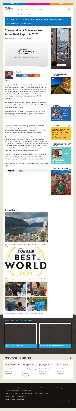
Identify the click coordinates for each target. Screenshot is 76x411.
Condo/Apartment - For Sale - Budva (12, 365)
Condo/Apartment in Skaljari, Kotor (45, 365)
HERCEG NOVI (14, 4)
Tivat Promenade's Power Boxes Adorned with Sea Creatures (24, 313)
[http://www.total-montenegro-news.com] (9, 8)
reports (33, 96)
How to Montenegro (12, 23)
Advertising (41, 9)
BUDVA (61, 4)
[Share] (19, 75)
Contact (30, 14)
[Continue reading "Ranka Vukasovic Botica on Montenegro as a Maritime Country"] (57, 153)
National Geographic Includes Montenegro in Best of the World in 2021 (25, 280)
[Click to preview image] (26, 53)
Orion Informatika (66, 401)
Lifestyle (39, 19)
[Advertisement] (26, 191)
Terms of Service (9, 396)
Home (7, 19)
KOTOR (37, 4)
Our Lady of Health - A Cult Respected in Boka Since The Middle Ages (25, 245)
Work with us (21, 14)
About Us (20, 9)
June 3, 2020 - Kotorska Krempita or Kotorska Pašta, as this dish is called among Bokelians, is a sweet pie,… (60, 136)
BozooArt (58, 401)
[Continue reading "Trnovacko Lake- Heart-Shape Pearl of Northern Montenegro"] (61, 182)
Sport (32, 19)
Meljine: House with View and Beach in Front (29, 365)
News (12, 19)
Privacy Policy (21, 396)
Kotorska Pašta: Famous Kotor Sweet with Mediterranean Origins (60, 130)
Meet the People (26, 23)
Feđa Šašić (9, 38)
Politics (18, 19)
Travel (46, 19)
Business (26, 19)
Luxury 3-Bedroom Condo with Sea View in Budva (64, 365)
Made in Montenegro (56, 19)
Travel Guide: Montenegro (14, 346)
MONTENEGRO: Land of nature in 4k (53, 346)
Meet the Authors (30, 9)
